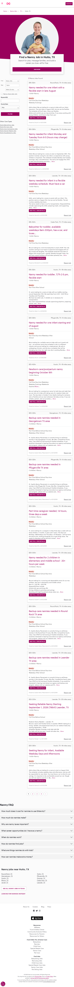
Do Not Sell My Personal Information (40, 978)
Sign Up (69, 3)
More (53, 161)
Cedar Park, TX (42, 880)
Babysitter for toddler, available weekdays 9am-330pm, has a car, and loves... (48, 230)
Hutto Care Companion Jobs (9, 129)
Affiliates (37, 927)
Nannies (37, 944)
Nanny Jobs (13, 11)
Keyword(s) (4, 97)
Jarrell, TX (4, 882)
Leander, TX (41, 882)
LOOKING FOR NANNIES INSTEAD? (13, 894)
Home (5, 11)
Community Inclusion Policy (37, 932)
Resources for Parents (37, 934)
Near (2, 85)
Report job (67, 122)
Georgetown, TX (7, 876)
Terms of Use (38, 976)
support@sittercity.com (49, 981)
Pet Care (37, 953)
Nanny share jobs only (10, 94)
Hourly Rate (4, 104)
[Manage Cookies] (3, 984)
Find (2, 80)
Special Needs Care (37, 948)
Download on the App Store (37, 918)
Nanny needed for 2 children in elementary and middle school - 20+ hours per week (47, 560)
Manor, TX (4, 880)
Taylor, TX (40, 874)
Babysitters (37, 942)
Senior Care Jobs (37, 967)
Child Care (37, 946)
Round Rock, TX (6, 874)
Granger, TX (41, 878)
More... (37, 386)
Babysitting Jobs (37, 958)
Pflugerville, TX (42, 876)
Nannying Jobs (37, 961)
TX (21, 11)
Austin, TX (4, 878)
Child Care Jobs (37, 963)
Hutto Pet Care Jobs (6, 127)
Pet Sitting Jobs (37, 969)
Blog (42, 907)
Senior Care (37, 950)
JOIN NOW (37, 69)
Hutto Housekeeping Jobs (8, 133)
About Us (26, 907)
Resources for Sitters (37, 936)
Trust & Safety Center (37, 929)
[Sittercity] (8, 3)
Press (49, 907)
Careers (35, 907)
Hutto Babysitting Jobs (7, 125)
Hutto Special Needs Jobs (8, 131)
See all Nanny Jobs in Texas (14, 888)
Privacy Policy (49, 976)
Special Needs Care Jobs (37, 965)
